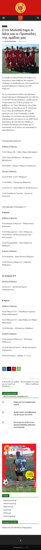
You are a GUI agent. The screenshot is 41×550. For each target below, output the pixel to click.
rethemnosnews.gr (9, 503)
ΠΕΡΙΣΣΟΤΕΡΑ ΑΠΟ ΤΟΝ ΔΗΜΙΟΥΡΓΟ (15, 396)
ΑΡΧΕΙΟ (5, 26)
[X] (9, 369)
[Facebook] (4, 369)
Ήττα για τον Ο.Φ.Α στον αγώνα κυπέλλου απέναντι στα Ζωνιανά (24, 424)
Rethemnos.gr (8, 507)
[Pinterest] (14, 369)
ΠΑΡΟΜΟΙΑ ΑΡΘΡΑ (9, 393)
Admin (24, 547)
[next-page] (6, 432)
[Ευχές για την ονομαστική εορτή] (7, 404)
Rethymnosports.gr (9, 500)
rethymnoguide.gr (9, 516)
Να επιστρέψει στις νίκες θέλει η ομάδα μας (30, 383)
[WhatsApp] (19, 369)
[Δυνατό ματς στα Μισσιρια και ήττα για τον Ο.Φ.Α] (7, 414)
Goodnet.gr (7, 510)
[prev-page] (3, 432)
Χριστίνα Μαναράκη (10, 41)
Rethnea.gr (7, 513)
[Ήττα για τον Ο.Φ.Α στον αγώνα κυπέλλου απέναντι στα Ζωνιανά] (7, 424)
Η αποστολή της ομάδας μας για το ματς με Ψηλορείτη (10, 384)
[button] (3, 18)
